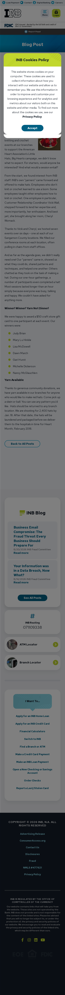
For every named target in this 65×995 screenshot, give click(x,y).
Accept (32, 128)
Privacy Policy (32, 117)
